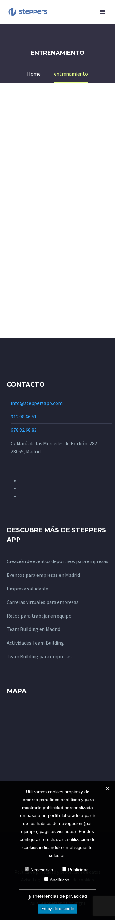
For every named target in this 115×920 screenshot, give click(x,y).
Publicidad (78, 869)
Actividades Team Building (35, 643)
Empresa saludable (27, 588)
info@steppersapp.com (37, 403)
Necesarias (41, 869)
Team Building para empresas (39, 656)
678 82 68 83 (24, 430)
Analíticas (59, 879)
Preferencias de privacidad (60, 896)
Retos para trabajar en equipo (39, 615)
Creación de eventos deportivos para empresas (57, 561)
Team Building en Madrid (33, 629)
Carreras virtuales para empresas (43, 602)
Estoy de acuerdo (57, 908)
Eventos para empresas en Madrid (43, 575)
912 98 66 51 (24, 416)
